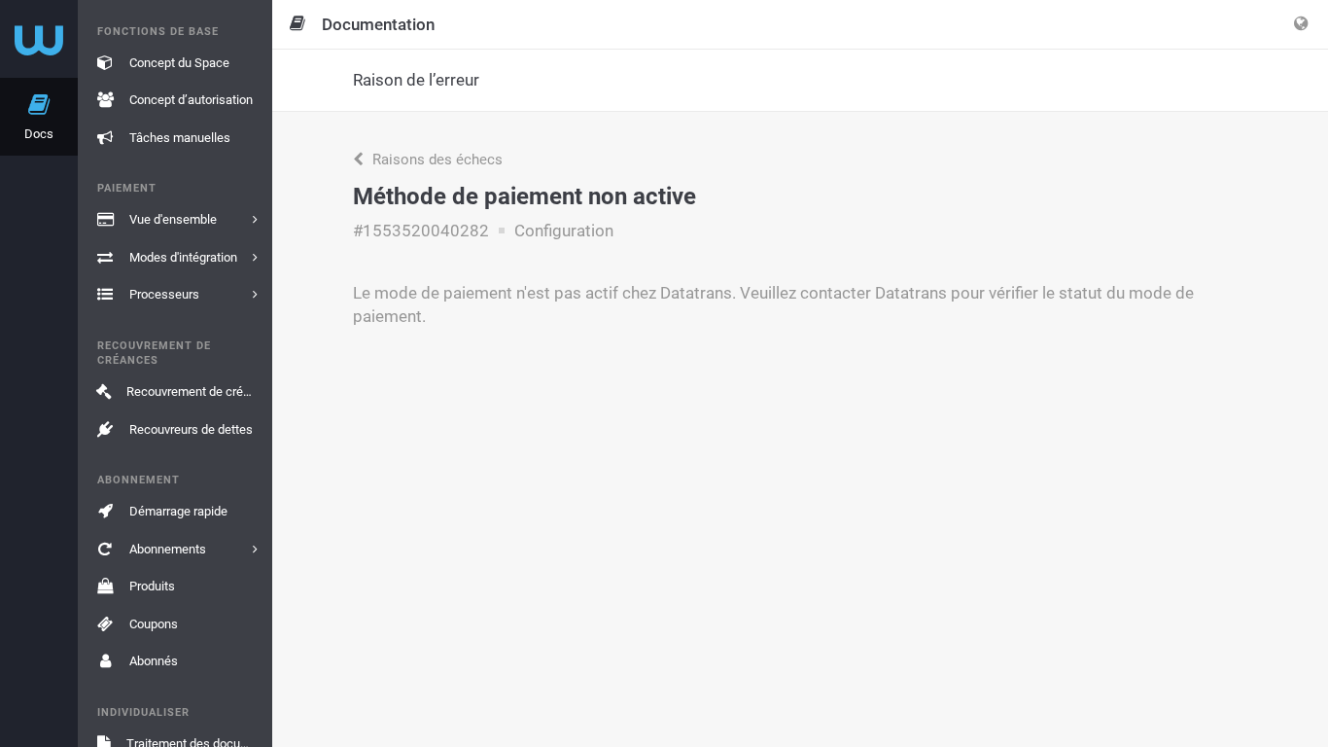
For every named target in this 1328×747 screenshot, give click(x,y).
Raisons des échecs (435, 159)
